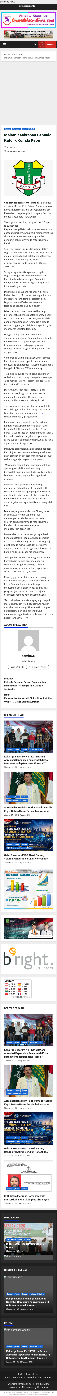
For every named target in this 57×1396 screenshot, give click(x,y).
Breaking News (13, 749)
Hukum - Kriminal (37, 1294)
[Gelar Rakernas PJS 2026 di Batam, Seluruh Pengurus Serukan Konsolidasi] (28, 835)
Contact (47, 1377)
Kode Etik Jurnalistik (28, 1374)
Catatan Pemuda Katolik (17, 800)
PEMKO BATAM (36, 749)
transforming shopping (27, 1394)
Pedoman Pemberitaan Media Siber (23, 1377)
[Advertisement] (28, 92)
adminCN (11, 147)
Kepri (24, 129)
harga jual (51, 1392)
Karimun (16, 129)
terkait (42, 413)
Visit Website (17, 666)
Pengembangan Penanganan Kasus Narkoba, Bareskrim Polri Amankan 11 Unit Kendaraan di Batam (27, 1302)
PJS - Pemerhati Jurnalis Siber (19, 848)
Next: (28, 698)
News (50, 44)
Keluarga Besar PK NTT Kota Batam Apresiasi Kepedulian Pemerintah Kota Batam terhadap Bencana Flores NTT (26, 760)
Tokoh (31, 129)
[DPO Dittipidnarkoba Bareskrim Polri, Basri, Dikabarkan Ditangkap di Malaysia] (28, 1176)
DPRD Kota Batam (14, 1239)
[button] (4, 45)
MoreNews (27, 1387)
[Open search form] (35, 44)
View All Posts (39, 666)
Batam (8, 129)
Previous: (25, 684)
